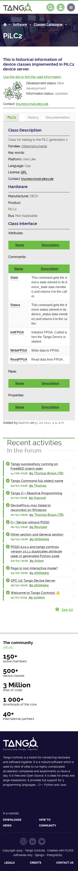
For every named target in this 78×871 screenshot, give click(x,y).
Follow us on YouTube (23, 841)
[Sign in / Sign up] (61, 7)
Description (50, 245)
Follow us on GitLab (41, 841)
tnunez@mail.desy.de (32, 104)
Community (47, 825)
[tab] (11, 118)
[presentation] (11, 118)
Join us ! (8, 647)
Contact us (65, 862)
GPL (24, 172)
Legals (9, 862)
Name (19, 245)
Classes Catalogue (48, 24)
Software (20, 24)
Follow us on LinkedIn (32, 841)
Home (5, 24)
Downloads (12, 819)
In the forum (24, 450)
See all (67, 610)
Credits (35, 862)
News (7, 825)
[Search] (50, 7)
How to (44, 819)
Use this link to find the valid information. (32, 77)
